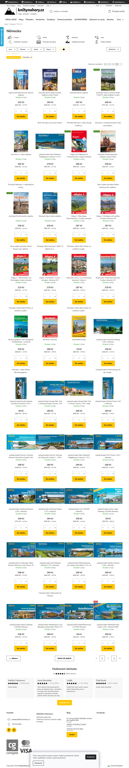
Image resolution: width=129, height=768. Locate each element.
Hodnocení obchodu (64, 669)
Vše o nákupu (11, 6)
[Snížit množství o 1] (15, 111)
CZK (97, 6)
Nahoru (15, 658)
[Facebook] (9, 730)
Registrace (118, 6)
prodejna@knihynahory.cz (21, 719)
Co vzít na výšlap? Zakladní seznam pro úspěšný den (79, 719)
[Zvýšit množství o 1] (26, 111)
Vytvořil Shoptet (116, 766)
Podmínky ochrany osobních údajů (49, 719)
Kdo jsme (40, 6)
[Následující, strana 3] (114, 658)
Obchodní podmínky (44, 717)
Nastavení (38, 763)
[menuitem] (11, 19)
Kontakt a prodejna (29, 6)
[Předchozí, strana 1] (102, 658)
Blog (19, 6)
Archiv (72, 734)
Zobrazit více (64, 703)
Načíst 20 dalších (64, 658)
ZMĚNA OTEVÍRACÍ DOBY (76, 725)
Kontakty (40, 722)
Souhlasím (91, 757)
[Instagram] (14, 730)
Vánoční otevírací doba (75, 729)
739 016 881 (17, 724)
